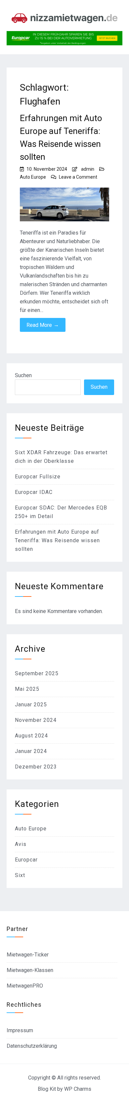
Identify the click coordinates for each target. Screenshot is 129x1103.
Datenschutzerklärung (32, 1046)
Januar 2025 (31, 704)
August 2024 (31, 735)
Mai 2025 (27, 689)
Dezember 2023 (36, 767)
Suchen (23, 375)
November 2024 (36, 720)
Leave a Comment (78, 177)
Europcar (26, 860)
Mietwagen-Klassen (30, 970)
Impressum (20, 1030)
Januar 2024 (31, 751)
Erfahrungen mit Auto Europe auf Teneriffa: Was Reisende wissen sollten (61, 137)
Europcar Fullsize (38, 476)
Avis (20, 844)
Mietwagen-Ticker (28, 954)
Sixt (20, 875)
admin (87, 169)
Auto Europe (33, 177)
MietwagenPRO (25, 986)
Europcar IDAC (34, 492)
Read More (42, 325)
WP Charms (77, 1089)
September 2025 (37, 673)
